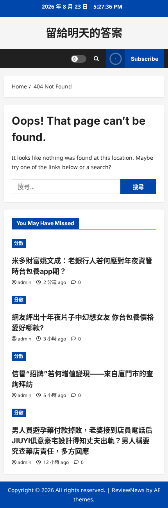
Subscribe (144, 58)
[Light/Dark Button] (78, 59)
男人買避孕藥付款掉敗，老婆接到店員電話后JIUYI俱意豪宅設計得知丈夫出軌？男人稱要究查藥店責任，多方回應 (82, 440)
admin (24, 282)
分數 (18, 243)
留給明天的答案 (84, 33)
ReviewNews (128, 490)
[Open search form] (96, 58)
